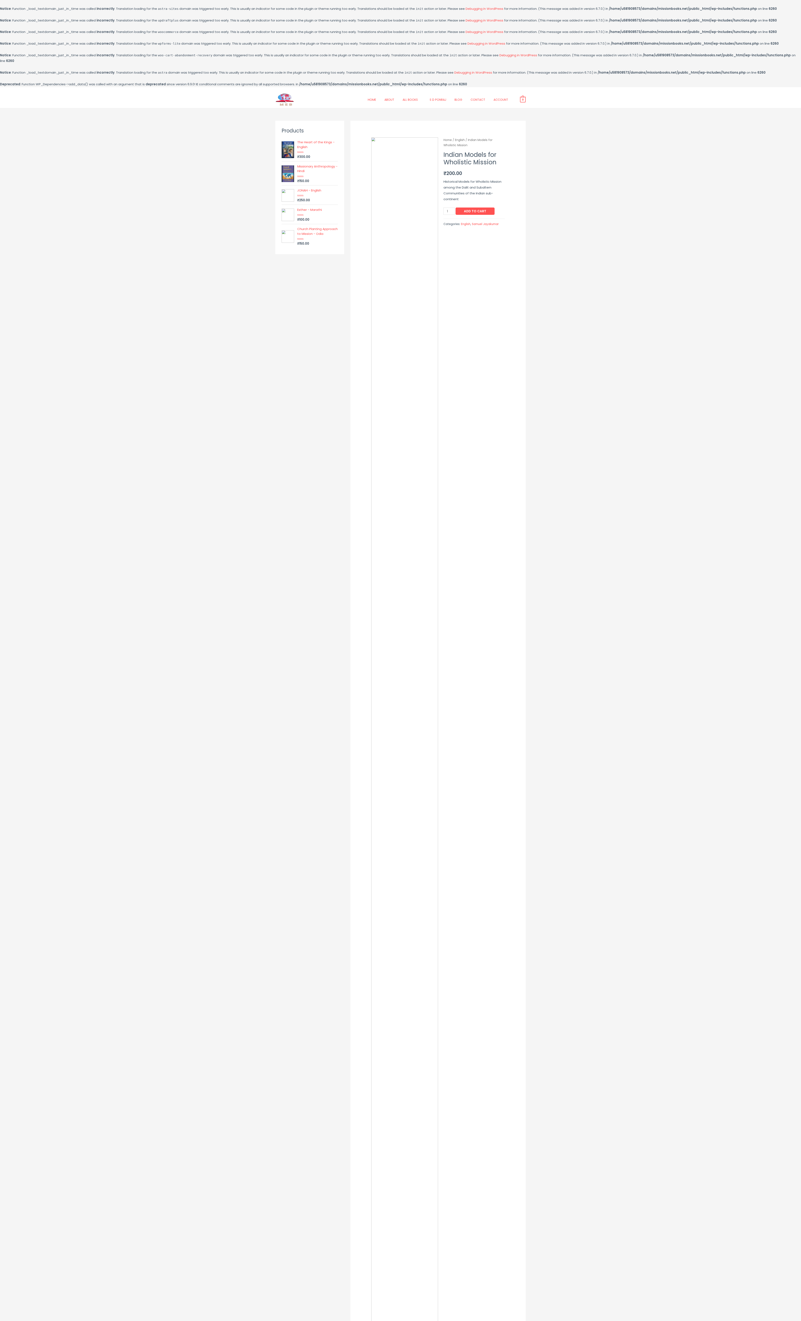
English (460, 140)
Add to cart (475, 211)
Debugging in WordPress (484, 8)
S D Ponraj (438, 100)
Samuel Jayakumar (485, 224)
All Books (410, 100)
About (389, 100)
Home (372, 100)
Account (501, 100)
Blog (458, 100)
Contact (478, 100)
